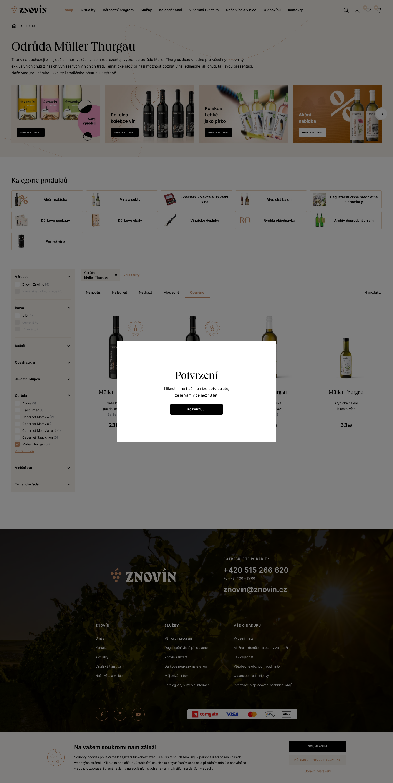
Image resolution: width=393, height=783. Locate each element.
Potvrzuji (196, 409)
